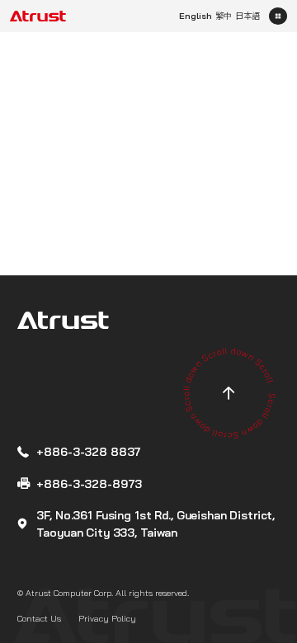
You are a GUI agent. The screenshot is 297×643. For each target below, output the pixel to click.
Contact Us (39, 618)
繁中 (223, 16)
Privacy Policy (107, 618)
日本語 (247, 16)
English (195, 16)
